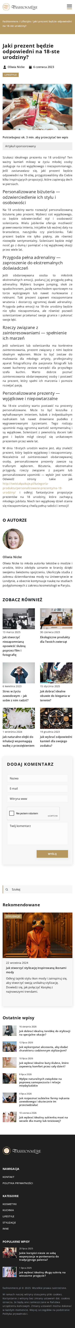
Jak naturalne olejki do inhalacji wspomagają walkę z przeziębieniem (19, 741)
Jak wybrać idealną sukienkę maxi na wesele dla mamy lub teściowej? (43, 1119)
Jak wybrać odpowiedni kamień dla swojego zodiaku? (56, 741)
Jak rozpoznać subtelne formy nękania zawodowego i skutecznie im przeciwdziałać (44, 1102)
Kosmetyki (10, 1204)
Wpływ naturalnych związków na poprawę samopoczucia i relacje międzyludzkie (40, 1082)
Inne (6, 1228)
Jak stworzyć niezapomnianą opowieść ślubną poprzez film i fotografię (14, 646)
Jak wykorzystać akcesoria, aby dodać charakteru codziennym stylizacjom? (43, 1048)
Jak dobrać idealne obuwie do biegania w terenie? (55, 695)
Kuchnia (8, 1210)
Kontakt (8, 1177)
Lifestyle (11, 74)
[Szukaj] (7, 889)
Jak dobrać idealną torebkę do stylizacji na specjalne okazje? (44, 1032)
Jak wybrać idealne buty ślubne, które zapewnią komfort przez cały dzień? (44, 1064)
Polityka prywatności (18, 1183)
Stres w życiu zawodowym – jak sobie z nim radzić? (16, 695)
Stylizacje (9, 1222)
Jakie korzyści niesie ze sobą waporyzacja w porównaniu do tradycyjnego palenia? (39, 1256)
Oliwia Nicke (16, 67)
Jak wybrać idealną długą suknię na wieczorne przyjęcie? (42, 1274)
